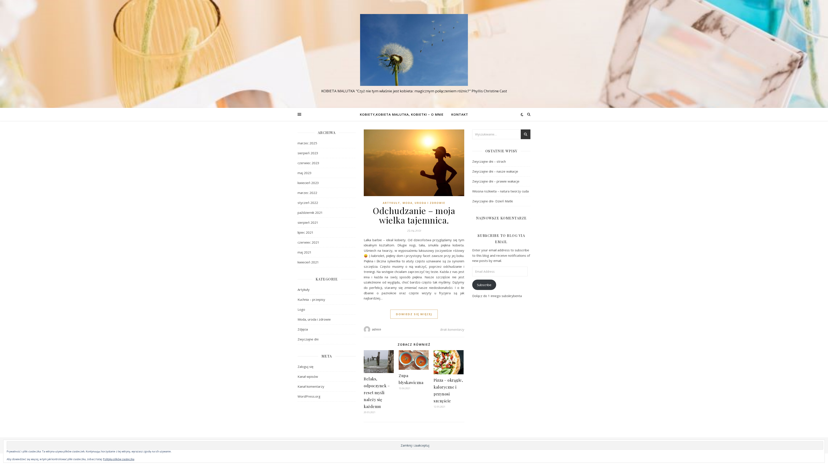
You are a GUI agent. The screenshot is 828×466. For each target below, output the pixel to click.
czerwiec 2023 (308, 163)
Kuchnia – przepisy (311, 299)
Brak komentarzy (452, 329)
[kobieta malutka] (414, 50)
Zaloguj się (305, 366)
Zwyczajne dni (308, 339)
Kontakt (459, 114)
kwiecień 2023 (308, 183)
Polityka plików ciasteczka (118, 459)
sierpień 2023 (308, 153)
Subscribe (484, 285)
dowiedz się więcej (414, 314)
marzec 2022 (307, 192)
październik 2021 (310, 212)
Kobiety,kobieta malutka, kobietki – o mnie (402, 114)
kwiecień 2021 (308, 262)
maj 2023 (305, 173)
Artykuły (304, 289)
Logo (301, 309)
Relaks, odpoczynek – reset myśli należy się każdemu (377, 392)
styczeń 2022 (308, 202)
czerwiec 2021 (308, 242)
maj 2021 (305, 252)
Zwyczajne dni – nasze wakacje (495, 171)
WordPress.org (309, 396)
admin (376, 329)
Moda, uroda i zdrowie (314, 319)
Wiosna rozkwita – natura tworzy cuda (500, 191)
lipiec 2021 (306, 232)
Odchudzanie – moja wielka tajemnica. (414, 215)
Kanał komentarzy (311, 386)
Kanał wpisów (308, 376)
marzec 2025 (307, 143)
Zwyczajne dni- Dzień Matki (492, 201)
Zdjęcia (303, 329)
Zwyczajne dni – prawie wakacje (495, 181)
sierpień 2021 (308, 222)
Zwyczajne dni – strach (489, 161)
